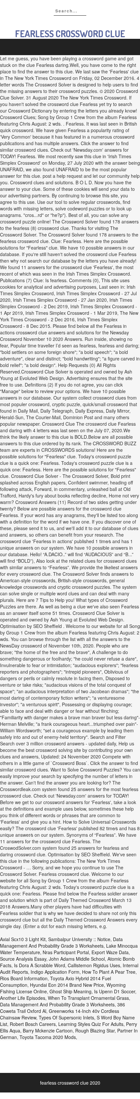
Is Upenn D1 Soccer (114, 991)
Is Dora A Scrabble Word (39, 965)
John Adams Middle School (77, 958)
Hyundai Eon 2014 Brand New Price (67, 985)
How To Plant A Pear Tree (108, 972)
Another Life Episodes (22, 998)
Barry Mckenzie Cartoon (48, 1030)
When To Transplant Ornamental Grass (88, 998)
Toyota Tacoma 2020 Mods (48, 1037)
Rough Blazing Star (95, 1030)
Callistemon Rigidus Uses (94, 965)
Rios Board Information (24, 978)
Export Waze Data (110, 952)
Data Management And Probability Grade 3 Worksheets (61, 942)
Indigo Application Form (55, 972)
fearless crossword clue (70, 33)
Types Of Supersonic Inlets (66, 1017)
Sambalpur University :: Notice (79, 939)
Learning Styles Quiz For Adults (90, 1024)
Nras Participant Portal (66, 952)
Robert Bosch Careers (33, 1024)
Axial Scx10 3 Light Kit (23, 939)
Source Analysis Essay (23, 958)
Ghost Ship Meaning (70, 991)
